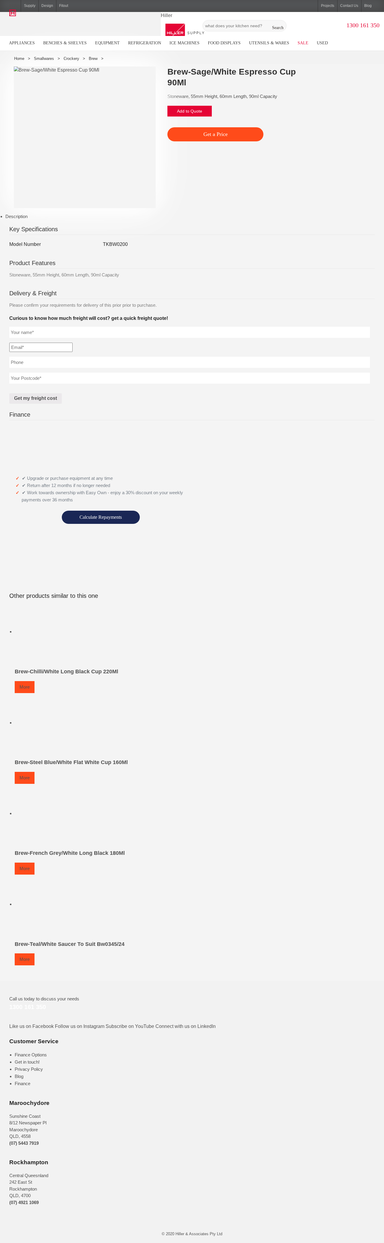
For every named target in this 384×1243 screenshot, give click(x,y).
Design (47, 6)
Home (19, 58)
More (25, 686)
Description (16, 216)
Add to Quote (189, 111)
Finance (22, 1083)
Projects (327, 6)
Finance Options (31, 1054)
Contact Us (349, 6)
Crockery (71, 58)
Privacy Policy (29, 1069)
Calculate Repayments (101, 517)
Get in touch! (27, 1061)
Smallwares (44, 58)
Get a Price (215, 134)
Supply (29, 6)
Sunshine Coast (24, 1116)
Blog (368, 6)
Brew (93, 58)
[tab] (194, 216)
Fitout (63, 6)
